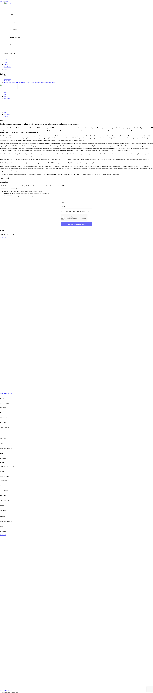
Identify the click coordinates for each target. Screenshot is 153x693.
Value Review (7, 67)
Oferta (5, 62)
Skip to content (4, 1)
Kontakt (6, 69)
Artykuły (6, 64)
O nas (5, 59)
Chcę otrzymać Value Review (76, 224)
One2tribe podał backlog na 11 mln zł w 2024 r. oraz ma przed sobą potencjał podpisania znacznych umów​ (29, 82)
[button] (76, 104)
